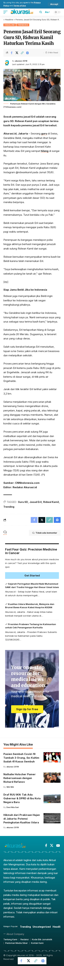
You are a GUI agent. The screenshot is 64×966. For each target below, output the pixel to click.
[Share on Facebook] (11, 52)
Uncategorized (42, 926)
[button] (54, 4)
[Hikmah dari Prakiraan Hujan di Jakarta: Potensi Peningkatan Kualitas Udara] (52, 818)
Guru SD (23, 501)
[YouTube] (58, 845)
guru (44, 133)
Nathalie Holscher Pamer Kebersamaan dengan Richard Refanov (19, 778)
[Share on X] (17, 52)
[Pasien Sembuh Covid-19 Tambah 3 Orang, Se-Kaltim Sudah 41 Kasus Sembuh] (52, 757)
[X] (51, 845)
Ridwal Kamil (51, 501)
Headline (10, 25)
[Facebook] (46, 845)
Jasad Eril (36, 501)
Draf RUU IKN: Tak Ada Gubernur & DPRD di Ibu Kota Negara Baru (22, 798)
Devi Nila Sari (12, 807)
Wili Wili (10, 787)
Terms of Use (19, 6)
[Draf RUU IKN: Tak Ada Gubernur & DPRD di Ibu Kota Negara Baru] (52, 798)
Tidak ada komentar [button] (46, 533)
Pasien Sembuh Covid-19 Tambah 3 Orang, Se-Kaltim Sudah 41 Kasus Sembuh (21, 757)
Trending (23, 25)
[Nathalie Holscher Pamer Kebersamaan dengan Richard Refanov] (52, 777)
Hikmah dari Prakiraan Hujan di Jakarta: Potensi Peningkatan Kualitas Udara (21, 818)
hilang (44, 151)
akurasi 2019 (21, 61)
